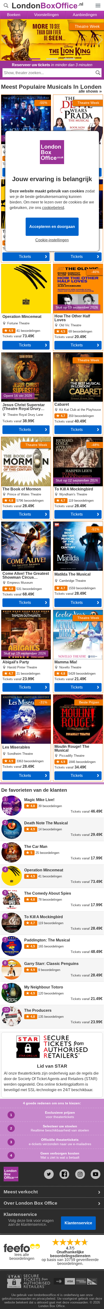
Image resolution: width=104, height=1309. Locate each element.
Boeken (13, 15)
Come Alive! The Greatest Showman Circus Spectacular (23, 527)
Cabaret (60, 354)
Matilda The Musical (70, 523)
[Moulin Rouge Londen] (52, 59)
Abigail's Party (13, 612)
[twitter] (49, 1174)
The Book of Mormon (19, 439)
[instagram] (80, 1174)
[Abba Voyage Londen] (69, 59)
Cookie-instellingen (52, 240)
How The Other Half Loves (76, 266)
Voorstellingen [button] (46, 15)
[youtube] (95, 1174)
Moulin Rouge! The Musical (76, 696)
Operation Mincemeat (19, 266)
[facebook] (64, 1174)
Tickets (25, 257)
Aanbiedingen (85, 15)
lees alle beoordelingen (21, 1257)
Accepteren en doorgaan (52, 227)
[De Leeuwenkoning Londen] (34, 59)
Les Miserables (14, 696)
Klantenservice (78, 1223)
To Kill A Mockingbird (71, 439)
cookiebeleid (53, 208)
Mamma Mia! (64, 612)
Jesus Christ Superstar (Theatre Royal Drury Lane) (24, 356)
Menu (97, 2)
